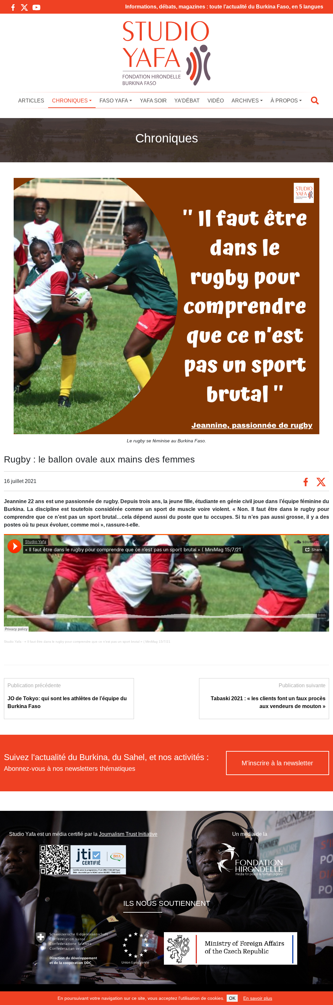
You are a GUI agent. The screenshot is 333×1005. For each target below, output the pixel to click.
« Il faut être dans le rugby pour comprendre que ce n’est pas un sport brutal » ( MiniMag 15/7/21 (97, 641)
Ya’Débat (187, 100)
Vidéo (215, 100)
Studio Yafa (12, 641)
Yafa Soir (153, 100)
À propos (284, 100)
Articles (31, 100)
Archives (245, 100)
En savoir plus (257, 998)
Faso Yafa (114, 100)
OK (232, 998)
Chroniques (70, 100)
